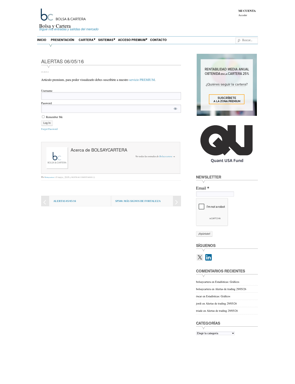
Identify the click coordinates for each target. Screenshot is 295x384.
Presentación (62, 40)
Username (46, 91)
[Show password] (175, 109)
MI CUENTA (247, 11)
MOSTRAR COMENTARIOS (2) (83, 177)
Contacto (158, 40)
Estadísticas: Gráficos (227, 282)
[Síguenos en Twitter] (200, 257)
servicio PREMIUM (142, 79)
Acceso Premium (131, 40)
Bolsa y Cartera (55, 25)
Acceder (242, 15)
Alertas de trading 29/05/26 (230, 289)
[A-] (42, 72)
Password (46, 103)
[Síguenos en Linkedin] (208, 257)
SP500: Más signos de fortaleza (138, 201)
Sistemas (105, 40)
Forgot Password (49, 128)
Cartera (86, 40)
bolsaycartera (109, 150)
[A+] (47, 72)
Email (202, 188)
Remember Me (54, 117)
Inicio (41, 40)
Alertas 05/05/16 (64, 201)
